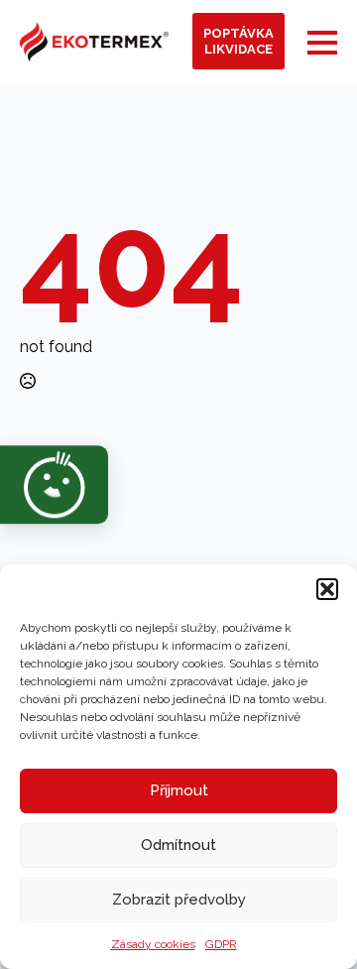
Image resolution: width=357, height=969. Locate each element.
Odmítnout (178, 845)
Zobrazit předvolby (179, 899)
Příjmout (179, 790)
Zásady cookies (153, 944)
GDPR (221, 944)
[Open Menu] (322, 43)
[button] (327, 589)
